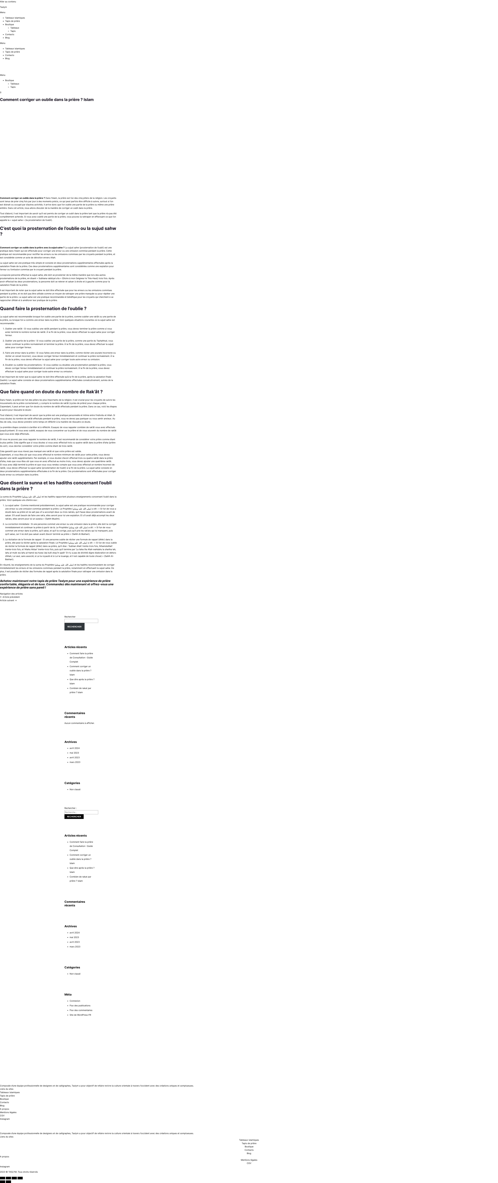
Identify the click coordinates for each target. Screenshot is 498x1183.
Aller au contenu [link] (8, 1)
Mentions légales (8, 1112)
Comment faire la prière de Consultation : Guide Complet (81, 657)
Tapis (13, 31)
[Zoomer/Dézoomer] (2, 1178)
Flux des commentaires (81, 1010)
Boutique (9, 24)
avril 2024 (75, 748)
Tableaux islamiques (10, 1092)
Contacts (9, 34)
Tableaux (14, 27)
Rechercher (69, 616)
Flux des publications (80, 1005)
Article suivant (8, 600)
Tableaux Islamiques (15, 17)
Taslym (3, 7)
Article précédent (10, 597)
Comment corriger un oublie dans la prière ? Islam (80, 670)
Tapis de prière (12, 21)
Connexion (75, 1001)
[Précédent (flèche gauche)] (2, 1181)
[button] (249, 12)
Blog (7, 37)
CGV (2, 1115)
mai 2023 (74, 752)
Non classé (75, 789)
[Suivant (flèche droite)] (8, 1181)
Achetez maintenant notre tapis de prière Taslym (34, 581)
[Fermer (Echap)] (20, 1178)
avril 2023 (75, 757)
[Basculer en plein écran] (8, 1178)
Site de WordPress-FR (80, 1015)
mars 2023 (75, 762)
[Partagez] (14, 1178)
